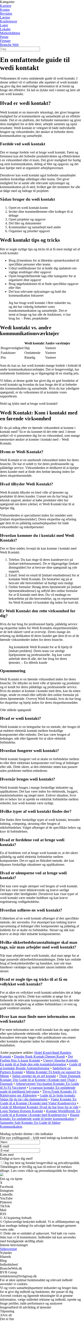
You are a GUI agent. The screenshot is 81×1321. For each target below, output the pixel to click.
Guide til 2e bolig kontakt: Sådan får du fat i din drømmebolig (37, 1097)
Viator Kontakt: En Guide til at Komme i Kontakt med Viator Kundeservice (38, 1101)
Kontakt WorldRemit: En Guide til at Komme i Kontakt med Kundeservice (40, 1113)
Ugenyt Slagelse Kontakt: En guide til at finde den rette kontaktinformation (39, 1062)
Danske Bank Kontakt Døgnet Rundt (39, 1056)
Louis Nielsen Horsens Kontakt (21, 1111)
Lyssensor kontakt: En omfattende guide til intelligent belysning (37, 1089)
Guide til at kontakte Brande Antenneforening (40, 1066)
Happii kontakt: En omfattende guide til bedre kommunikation (39, 1117)
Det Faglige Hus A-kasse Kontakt (36, 1058)
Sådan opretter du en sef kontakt (34, 1076)
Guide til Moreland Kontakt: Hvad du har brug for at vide (39, 1107)
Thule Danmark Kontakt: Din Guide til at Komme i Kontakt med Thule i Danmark (40, 1080)
